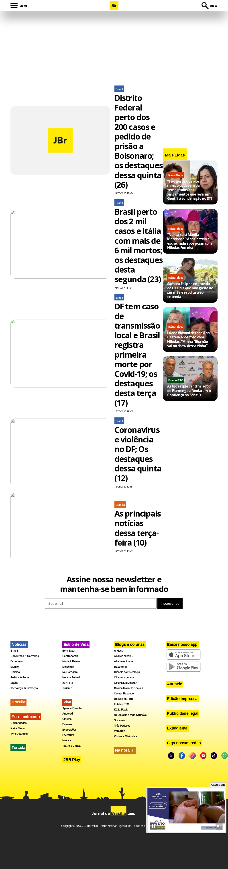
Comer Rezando (124, 693)
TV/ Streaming (19, 733)
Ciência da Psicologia (127, 672)
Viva (67, 702)
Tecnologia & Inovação (24, 688)
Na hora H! (124, 750)
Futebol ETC (175, 380)
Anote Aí (67, 713)
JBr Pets (67, 682)
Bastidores (121, 666)
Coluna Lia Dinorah (125, 682)
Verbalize (119, 731)
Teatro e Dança (71, 745)
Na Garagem (70, 672)
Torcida (18, 747)
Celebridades (18, 723)
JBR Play (71, 759)
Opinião (15, 672)
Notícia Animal (71, 677)
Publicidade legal (182, 713)
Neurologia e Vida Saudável (130, 715)
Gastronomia (70, 656)
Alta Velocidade (123, 661)
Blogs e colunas (130, 644)
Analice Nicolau (123, 656)
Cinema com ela (124, 677)
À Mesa (118, 650)
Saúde (14, 682)
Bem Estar (68, 650)
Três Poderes (122, 725)
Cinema (67, 719)
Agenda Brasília (72, 708)
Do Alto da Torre (124, 698)
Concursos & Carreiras (24, 656)
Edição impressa (182, 698)
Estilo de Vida (76, 644)
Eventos (67, 724)
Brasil (119, 89)
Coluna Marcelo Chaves (128, 688)
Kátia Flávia (175, 175)
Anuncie (174, 684)
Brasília (120, 504)
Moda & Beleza (71, 661)
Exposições (69, 729)
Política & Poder (20, 677)
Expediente (177, 728)
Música (66, 740)
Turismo (67, 688)
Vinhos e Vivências (125, 736)
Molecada (68, 666)
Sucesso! (120, 720)
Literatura (68, 735)
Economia (16, 661)
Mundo (14, 666)
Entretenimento (26, 717)
